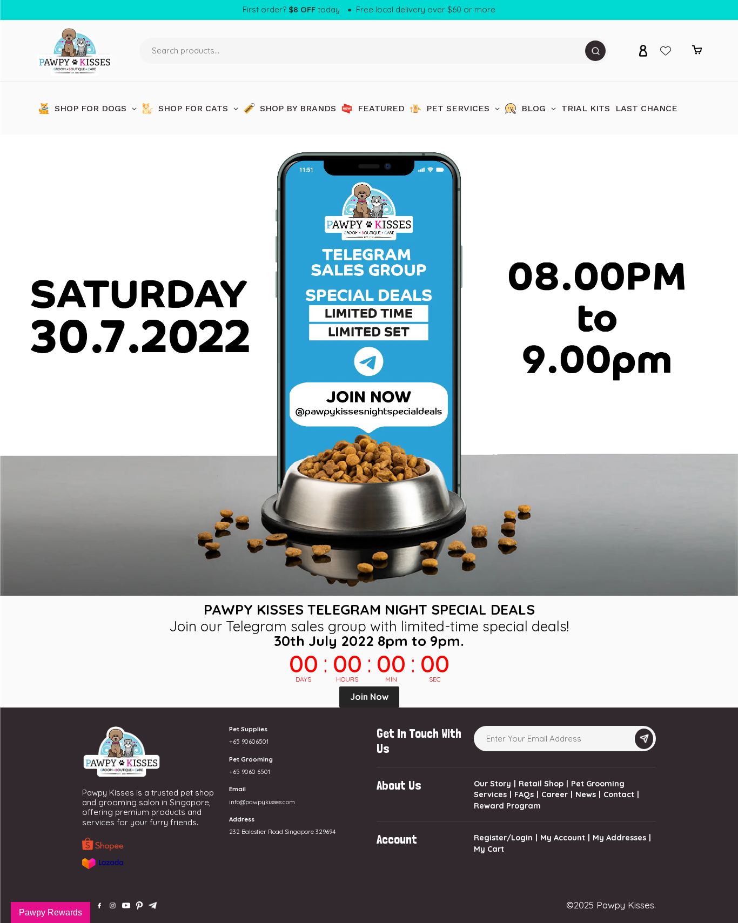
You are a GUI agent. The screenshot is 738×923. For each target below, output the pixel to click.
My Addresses (619, 838)
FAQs (524, 794)
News (585, 794)
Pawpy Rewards (50, 912)
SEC (434, 679)
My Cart (489, 849)
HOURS (347, 679)
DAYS (303, 679)
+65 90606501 (249, 741)
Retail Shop (541, 784)
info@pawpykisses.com (262, 802)
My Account (562, 838)
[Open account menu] (643, 51)
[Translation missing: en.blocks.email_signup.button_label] (644, 739)
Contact (618, 794)
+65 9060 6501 (249, 772)
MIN (391, 679)
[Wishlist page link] (665, 50)
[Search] (595, 51)
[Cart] (697, 52)
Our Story (492, 784)
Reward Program (507, 806)
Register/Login (503, 838)
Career (554, 794)
